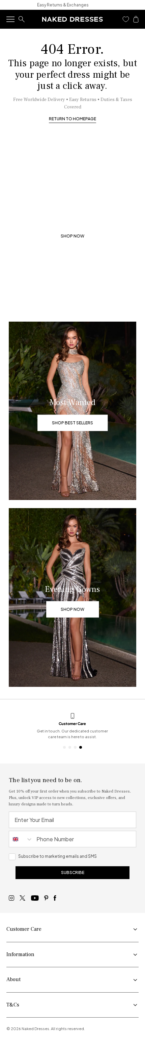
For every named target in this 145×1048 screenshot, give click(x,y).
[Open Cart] (136, 19)
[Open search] (22, 19)
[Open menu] (10, 19)
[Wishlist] (126, 19)
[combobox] (21, 839)
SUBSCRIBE (72, 872)
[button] (125, 19)
